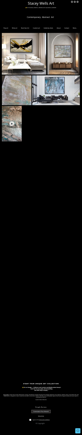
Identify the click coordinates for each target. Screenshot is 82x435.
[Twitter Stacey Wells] (72, 2)
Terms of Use (41, 416)
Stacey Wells (6, 394)
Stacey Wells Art (41, 3)
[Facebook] (75, 2)
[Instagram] (78, 2)
